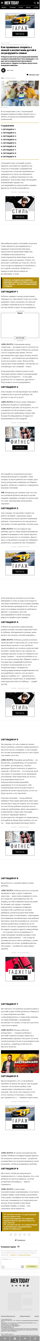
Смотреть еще (20, 337)
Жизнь (3, 43)
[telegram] (20, 1286)
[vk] (16, 1286)
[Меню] (2, 3)
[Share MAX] (15, 1338)
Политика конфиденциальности (8, 1316)
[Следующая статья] (20, 1272)
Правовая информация (25, 1316)
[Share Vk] (5, 1338)
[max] (28, 1286)
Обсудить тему (34, 74)
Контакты (37, 1316)
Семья (8, 43)
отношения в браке (9, 78)
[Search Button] (35, 3)
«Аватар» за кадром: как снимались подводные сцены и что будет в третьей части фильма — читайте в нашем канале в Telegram (20, 283)
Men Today (11, 3)
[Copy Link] (35, 1338)
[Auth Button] (38, 3)
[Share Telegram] (25, 1338)
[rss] (12, 1286)
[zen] (24, 1286)
